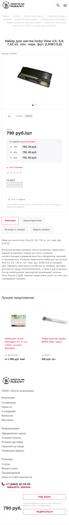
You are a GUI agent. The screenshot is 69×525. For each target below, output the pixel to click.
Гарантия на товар (13, 446)
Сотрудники (9, 411)
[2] (11, 172)
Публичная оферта (13, 450)
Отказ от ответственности (17, 477)
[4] (17, 172)
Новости (7, 407)
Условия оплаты (11, 437)
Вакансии (7, 415)
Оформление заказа (14, 433)
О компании (9, 402)
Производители (11, 472)
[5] (21, 172)
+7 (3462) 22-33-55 (17, 484)
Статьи (6, 464)
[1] (8, 172)
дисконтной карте (28, 142)
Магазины (7, 420)
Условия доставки (12, 442)
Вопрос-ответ (10, 468)
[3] (14, 172)
